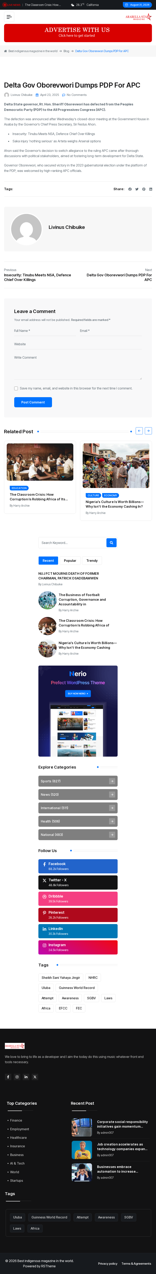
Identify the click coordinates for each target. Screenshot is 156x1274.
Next (148, 270)
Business (94, 491)
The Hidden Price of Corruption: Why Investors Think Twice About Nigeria (116, 500)
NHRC (93, 978)
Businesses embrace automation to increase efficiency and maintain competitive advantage (116, 1169)
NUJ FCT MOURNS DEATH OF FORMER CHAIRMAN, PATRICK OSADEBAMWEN (68, 576)
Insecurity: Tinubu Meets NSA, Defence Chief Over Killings (54, 134)
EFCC (63, 1008)
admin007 (107, 1132)
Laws (108, 998)
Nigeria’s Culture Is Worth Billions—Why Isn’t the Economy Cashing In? (39, 504)
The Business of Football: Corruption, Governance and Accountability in (82, 599)
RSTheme (48, 1266)
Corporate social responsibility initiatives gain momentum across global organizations (122, 1124)
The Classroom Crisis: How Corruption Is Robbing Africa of (84, 623)
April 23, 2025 (49, 95)
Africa (46, 1008)
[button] (139, 430)
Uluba (46, 988)
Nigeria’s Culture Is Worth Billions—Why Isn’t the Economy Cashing (88, 645)
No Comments (77, 95)
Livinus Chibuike (21, 95)
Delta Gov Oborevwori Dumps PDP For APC (119, 277)
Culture (17, 495)
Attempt (47, 998)
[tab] (48, 560)
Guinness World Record (77, 988)
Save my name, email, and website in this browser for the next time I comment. (76, 388)
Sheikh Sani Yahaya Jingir (61, 978)
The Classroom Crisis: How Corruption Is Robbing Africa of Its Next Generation (45, 5)
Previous (10, 270)
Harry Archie (21, 513)
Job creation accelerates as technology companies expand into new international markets (122, 1146)
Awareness (70, 998)
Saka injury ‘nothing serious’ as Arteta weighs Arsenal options (57, 141)
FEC (79, 1008)
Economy (34, 495)
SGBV (91, 998)
